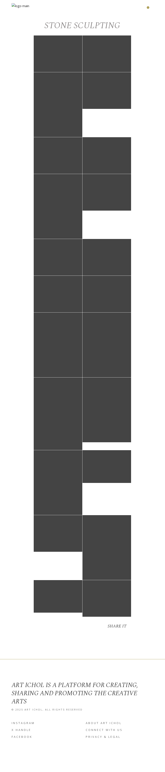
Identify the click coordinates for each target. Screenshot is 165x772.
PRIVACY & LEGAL (103, 737)
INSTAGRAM (23, 723)
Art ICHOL (33, 709)
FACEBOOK (22, 737)
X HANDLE (21, 730)
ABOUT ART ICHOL (104, 723)
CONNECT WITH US (104, 730)
